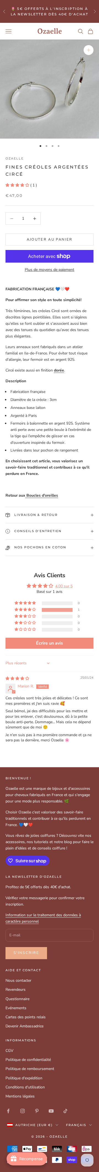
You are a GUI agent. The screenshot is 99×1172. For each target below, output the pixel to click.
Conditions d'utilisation (25, 1087)
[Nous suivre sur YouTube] (51, 1111)
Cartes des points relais (26, 1017)
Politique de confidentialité (28, 1059)
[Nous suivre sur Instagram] (22, 1111)
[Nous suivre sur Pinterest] (37, 1111)
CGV (9, 1050)
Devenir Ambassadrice (24, 1026)
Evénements (16, 1008)
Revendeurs (16, 989)
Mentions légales (20, 1096)
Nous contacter (18, 980)
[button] (18, 185)
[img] (17, 678)
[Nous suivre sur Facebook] (8, 1111)
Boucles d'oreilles (41, 495)
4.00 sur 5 (64, 586)
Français (76, 1125)
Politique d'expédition (24, 1078)
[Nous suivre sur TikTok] (65, 1111)
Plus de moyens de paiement (49, 269)
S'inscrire (26, 952)
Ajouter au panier (50, 239)
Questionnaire (17, 999)
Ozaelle (15, 158)
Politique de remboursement (30, 1068)
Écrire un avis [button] (49, 643)
